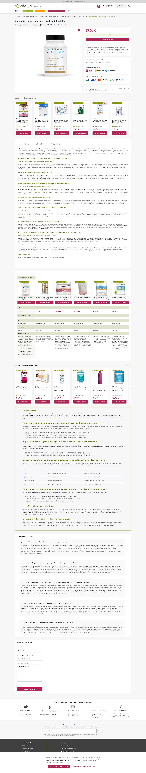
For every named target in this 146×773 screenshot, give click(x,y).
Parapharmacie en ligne (30, 16)
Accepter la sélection (59, 766)
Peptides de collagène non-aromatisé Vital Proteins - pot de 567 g (119, 389)
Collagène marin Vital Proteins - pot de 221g (79, 388)
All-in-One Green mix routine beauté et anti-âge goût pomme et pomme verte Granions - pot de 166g (63, 298)
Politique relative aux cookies (54, 762)
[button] (78, 30)
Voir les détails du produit (60, 24)
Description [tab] (25, 144)
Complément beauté (65, 16)
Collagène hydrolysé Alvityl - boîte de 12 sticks (100, 121)
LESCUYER (49, 24)
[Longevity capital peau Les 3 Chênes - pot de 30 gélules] (44, 288)
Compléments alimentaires (48, 16)
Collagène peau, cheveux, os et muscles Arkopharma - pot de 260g (119, 121)
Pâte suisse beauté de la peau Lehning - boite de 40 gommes (61, 121)
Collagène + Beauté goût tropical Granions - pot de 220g (101, 298)
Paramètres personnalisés (84, 766)
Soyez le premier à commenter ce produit (27, 25)
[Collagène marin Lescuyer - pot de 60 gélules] (26, 288)
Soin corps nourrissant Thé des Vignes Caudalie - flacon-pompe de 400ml (100, 389)
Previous (128, 98)
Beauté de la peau (79, 16)
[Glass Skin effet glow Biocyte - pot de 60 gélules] (82, 288)
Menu (19, 11)
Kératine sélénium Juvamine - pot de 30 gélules (80, 121)
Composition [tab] (55, 144)
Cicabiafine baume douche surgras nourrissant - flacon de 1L (61, 389)
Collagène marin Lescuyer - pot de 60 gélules (25, 298)
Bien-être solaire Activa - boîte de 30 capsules (42, 388)
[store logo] (23, 6)
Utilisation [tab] (40, 144)
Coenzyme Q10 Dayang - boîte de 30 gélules (23, 388)
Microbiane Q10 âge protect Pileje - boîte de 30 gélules (42, 121)
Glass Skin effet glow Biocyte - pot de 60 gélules (82, 298)
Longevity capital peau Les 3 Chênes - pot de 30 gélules (44, 298)
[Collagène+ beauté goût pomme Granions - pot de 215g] (120, 288)
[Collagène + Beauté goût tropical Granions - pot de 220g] (101, 288)
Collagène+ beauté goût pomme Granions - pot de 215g (119, 298)
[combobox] (67, 6)
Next (130, 98)
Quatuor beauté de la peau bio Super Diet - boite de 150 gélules (22, 121)
